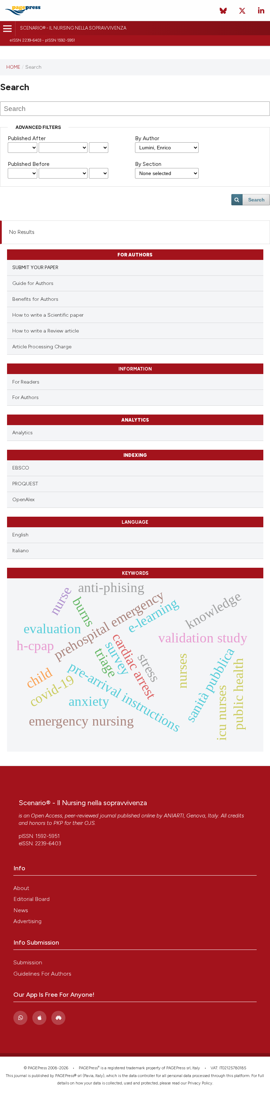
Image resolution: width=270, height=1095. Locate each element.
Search (256, 200)
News (20, 910)
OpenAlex (23, 500)
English (20, 535)
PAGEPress (88, 1068)
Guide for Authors (32, 283)
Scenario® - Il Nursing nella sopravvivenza (73, 28)
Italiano (20, 551)
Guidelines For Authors (42, 973)
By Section (148, 164)
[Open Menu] (7, 28)
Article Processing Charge (41, 347)
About (21, 888)
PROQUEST (25, 484)
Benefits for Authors (35, 299)
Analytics (22, 433)
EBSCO (20, 468)
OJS (89, 823)
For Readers (25, 382)
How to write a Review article (45, 331)
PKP (58, 823)
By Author (147, 138)
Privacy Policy (200, 1083)
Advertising (27, 921)
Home (13, 67)
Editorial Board (31, 899)
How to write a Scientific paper (48, 315)
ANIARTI (174, 816)
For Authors (25, 397)
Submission (27, 962)
